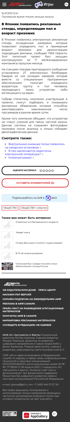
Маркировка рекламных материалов (29, 320)
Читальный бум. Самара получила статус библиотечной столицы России (36, 265)
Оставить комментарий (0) (35, 182)
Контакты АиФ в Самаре (19, 315)
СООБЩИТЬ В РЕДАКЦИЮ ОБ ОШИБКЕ (27, 325)
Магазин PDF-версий (17, 294)
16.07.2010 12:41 (10, 13)
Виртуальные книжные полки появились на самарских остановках (35, 146)
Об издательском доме (19, 290)
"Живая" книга (23, 232)
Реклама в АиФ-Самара (19, 303)
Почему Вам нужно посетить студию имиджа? (39, 243)
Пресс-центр (47, 290)
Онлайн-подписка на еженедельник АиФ (32, 299)
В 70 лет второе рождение (29, 253)
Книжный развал (20, 157)
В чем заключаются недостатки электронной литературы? (28, 152)
